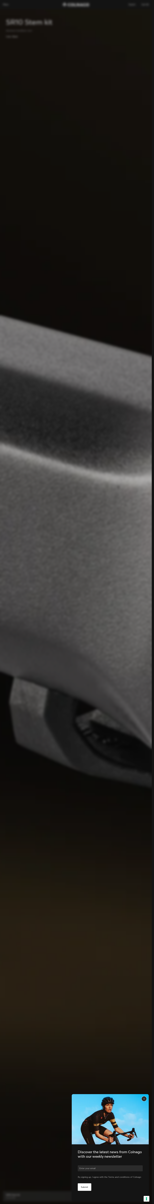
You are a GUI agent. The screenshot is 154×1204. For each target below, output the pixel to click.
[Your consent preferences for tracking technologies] (146, 1199)
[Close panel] (144, 1099)
